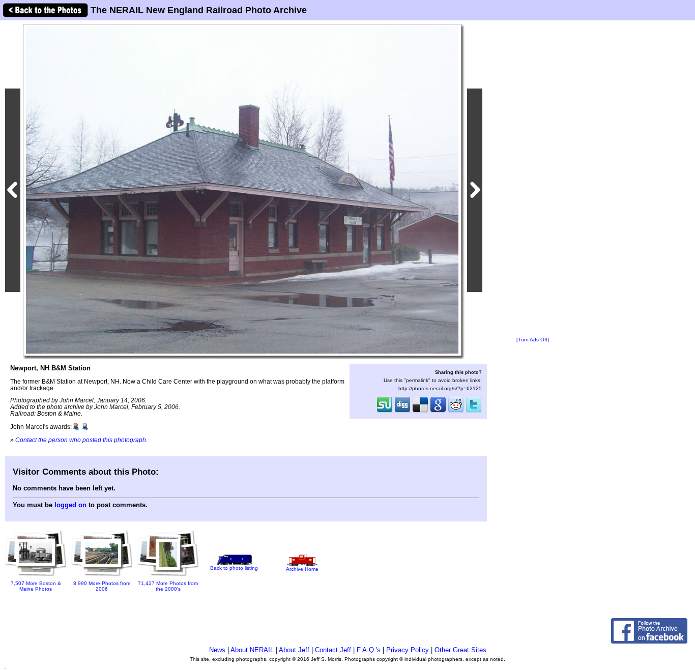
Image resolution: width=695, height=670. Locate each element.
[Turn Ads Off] (532, 339)
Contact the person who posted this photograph (80, 439)
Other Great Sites (460, 650)
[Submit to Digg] (402, 411)
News (217, 650)
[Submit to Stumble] (385, 411)
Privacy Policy (407, 650)
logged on (70, 505)
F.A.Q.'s (369, 650)
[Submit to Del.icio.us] (420, 411)
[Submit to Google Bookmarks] (438, 411)
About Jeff (294, 650)
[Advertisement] (532, 179)
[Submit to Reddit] (456, 411)
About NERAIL (252, 650)
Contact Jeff (333, 650)
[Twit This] (474, 411)
